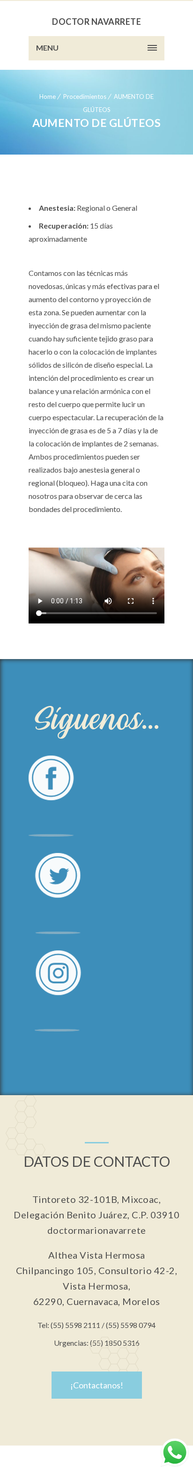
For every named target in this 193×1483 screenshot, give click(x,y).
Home (47, 96)
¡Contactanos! (96, 1385)
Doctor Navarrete (96, 21)
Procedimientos (84, 96)
